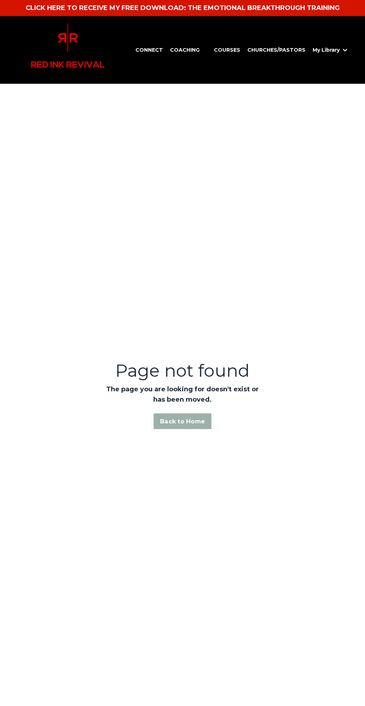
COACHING (185, 50)
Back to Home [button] (182, 421)
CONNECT (149, 50)
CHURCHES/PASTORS (276, 50)
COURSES (227, 50)
